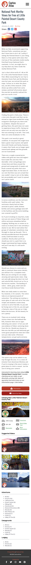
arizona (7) (8, 527)
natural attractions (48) (12, 508)
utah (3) (7, 532)
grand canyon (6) (10, 502)
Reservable (9, 428)
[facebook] (9, 29)
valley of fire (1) (10, 534)
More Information (23, 428)
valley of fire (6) (10, 517)
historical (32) (9, 506)
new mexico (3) (9, 512)
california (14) (9, 500)
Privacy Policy (11, 552)
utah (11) (8, 515)
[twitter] (12, 29)
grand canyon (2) (10, 528)
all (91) (7, 497)
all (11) (7, 525)
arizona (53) (8, 498)
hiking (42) (8, 504)
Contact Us (15, 559)
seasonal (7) (8, 513)
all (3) (6, 542)
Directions (23, 420)
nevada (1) (8, 530)
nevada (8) (8, 510)
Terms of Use (20, 552)
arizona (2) (8, 544)
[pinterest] (15, 29)
